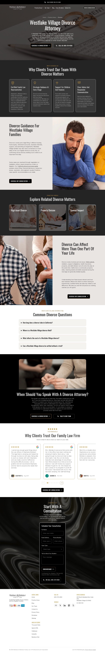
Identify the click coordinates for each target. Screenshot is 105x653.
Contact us (35, 609)
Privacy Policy (35, 612)
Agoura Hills (35, 628)
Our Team (34, 606)
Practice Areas (52, 17)
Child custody (90, 262)
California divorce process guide (28, 166)
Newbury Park (35, 637)
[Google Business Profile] (69, 605)
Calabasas (34, 631)
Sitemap (34, 618)
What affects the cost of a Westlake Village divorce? (41, 338)
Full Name (44, 529)
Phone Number (57, 537)
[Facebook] (56, 605)
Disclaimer (34, 615)
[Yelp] (73, 605)
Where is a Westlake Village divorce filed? (37, 330)
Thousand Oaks (36, 625)
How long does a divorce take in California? (38, 322)
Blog (33, 603)
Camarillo (34, 634)
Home (44, 17)
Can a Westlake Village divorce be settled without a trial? (43, 346)
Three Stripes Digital (90, 649)
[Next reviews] (61, 483)
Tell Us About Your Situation (49, 553)
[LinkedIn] (64, 605)
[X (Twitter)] (60, 605)
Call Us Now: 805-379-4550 (54, 2)
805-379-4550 (58, 597)
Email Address (45, 537)
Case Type (44, 545)
